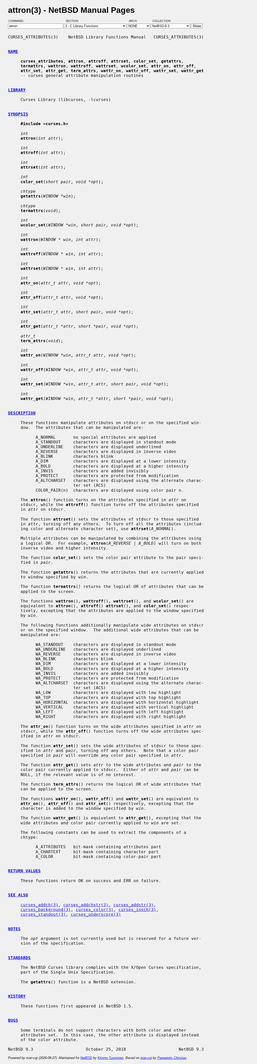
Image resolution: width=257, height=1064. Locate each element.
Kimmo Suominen (110, 1058)
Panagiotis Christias (171, 1058)
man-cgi (146, 1058)
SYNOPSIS (18, 114)
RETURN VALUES (24, 871)
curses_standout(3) (43, 914)
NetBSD (86, 1058)
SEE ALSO (18, 895)
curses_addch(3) (39, 904)
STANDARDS (19, 957)
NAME (13, 51)
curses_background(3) (46, 909)
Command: (18, 20)
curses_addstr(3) (133, 904)
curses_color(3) (94, 909)
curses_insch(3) (137, 909)
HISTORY (17, 996)
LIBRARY (17, 90)
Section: (73, 20)
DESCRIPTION (22, 413)
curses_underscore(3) (96, 914)
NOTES (14, 929)
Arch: (135, 20)
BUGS (13, 1020)
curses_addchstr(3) (85, 904)
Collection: (162, 20)
